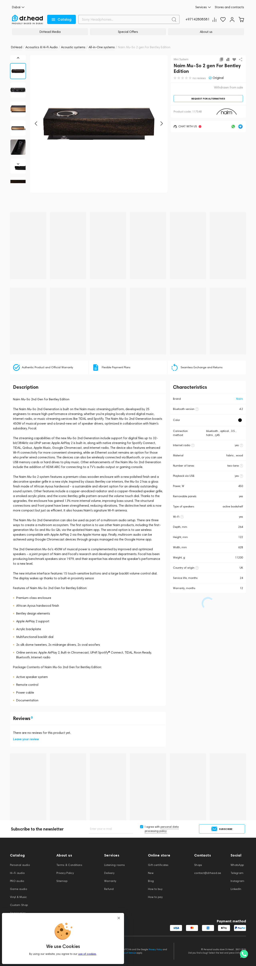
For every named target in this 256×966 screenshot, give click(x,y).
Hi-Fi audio (17, 873)
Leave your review (26, 739)
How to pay (155, 897)
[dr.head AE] (27, 19)
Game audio (18, 889)
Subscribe (226, 828)
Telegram (237, 873)
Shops (198, 865)
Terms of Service (127, 952)
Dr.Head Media (50, 32)
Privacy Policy (65, 873)
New (151, 873)
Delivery (109, 873)
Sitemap (61, 881)
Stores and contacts (229, 7)
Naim (239, 399)
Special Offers (128, 32)
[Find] (174, 19)
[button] (36, 123)
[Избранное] (223, 19)
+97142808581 (197, 19)
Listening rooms (114, 865)
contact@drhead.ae (207, 873)
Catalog (64, 19)
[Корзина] (241, 19)
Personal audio (20, 865)
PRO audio (17, 881)
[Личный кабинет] (232, 19)
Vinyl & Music (18, 897)
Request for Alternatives (208, 98)
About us (206, 32)
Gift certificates (158, 865)
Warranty (110, 881)
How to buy (155, 889)
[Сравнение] (214, 19)
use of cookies (87, 954)
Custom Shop (19, 905)
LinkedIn (236, 889)
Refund (109, 889)
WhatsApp (237, 865)
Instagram (237, 881)
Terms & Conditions (69, 865)
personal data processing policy (162, 829)
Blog (151, 881)
